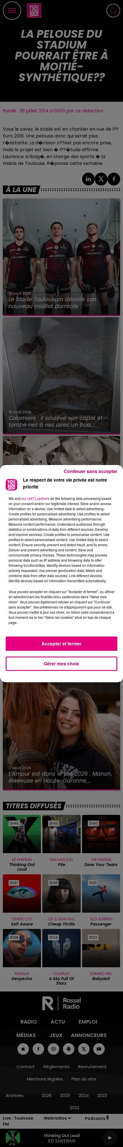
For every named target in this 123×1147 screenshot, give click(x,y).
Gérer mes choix (61, 663)
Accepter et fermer (61, 643)
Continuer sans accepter (90, 471)
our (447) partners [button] (35, 498)
